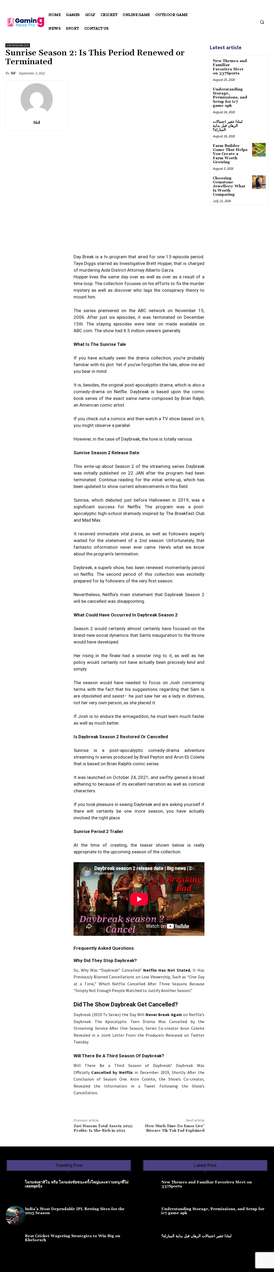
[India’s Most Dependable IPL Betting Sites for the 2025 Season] (15, 1215)
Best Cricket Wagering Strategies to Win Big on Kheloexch (72, 1238)
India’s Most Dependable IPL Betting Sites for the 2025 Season (75, 1211)
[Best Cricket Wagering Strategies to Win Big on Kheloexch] (15, 1242)
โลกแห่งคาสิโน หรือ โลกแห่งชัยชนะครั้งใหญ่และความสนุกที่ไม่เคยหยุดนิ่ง (76, 1184)
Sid (12, 73)
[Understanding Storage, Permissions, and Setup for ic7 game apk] (259, 93)
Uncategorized (17, 45)
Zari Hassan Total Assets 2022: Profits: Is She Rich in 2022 (103, 1128)
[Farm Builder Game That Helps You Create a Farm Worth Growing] (259, 150)
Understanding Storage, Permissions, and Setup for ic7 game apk (230, 97)
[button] (262, 22)
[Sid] (37, 99)
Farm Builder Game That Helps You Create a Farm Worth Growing (230, 154)
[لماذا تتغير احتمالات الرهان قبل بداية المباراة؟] (259, 125)
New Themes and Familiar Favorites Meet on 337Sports (230, 67)
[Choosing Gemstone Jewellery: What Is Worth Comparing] (259, 182)
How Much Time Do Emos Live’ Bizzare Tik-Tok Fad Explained (174, 1128)
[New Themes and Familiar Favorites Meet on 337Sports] (259, 65)
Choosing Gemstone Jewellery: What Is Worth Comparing (229, 186)
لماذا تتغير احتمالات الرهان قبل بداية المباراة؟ (227, 125)
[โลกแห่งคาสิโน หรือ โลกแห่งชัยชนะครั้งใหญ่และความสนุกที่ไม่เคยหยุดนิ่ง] (15, 1188)
